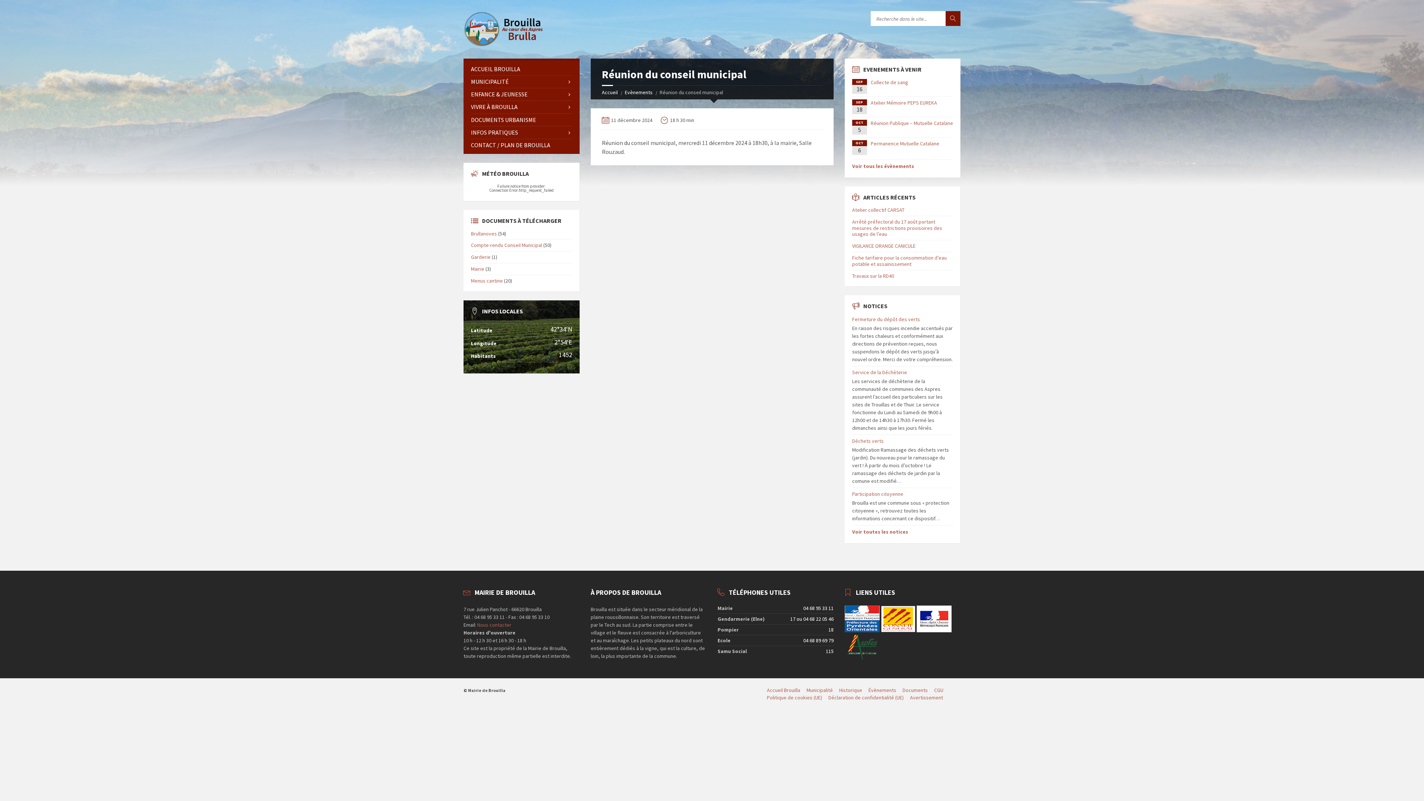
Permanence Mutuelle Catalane (905, 143)
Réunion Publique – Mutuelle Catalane (912, 123)
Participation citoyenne (877, 494)
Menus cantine (487, 280)
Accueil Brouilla (495, 69)
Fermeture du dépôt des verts (886, 319)
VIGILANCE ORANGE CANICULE (884, 246)
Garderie (481, 257)
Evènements (639, 92)
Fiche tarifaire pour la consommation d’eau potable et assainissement (899, 260)
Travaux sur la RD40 (873, 276)
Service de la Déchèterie (879, 372)
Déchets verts (868, 441)
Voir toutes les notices (880, 531)
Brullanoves (484, 233)
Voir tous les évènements (883, 166)
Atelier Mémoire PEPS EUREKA (904, 102)
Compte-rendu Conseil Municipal (506, 245)
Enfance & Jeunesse (499, 94)
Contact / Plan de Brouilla (510, 145)
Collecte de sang (889, 82)
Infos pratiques (494, 132)
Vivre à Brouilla (494, 107)
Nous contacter (493, 625)
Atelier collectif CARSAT (878, 210)
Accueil (610, 92)
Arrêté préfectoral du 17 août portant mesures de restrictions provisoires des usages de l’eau (897, 228)
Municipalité (490, 81)
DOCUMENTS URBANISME (503, 119)
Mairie (477, 269)
